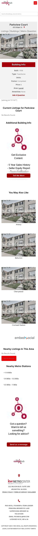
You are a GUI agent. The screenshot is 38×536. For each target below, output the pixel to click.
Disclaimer (32, 492)
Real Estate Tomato (28, 528)
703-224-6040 (19, 514)
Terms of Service (20, 492)
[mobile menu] (35, 3)
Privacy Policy (7, 492)
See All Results (8, 358)
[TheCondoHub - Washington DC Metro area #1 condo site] (6, 2)
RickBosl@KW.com (21, 516)
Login (4, 528)
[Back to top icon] (34, 532)
